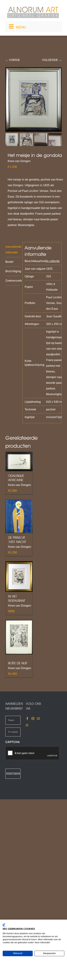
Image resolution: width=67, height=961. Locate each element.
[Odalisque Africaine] (19, 461)
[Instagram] (32, 718)
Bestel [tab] (9, 261)
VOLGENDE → (52, 59)
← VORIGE (12, 59)
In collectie (53, 261)
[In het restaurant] (19, 576)
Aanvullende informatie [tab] (12, 249)
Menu (21, 27)
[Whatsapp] (27, 725)
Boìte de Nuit (17, 663)
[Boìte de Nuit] (19, 637)
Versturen (13, 774)
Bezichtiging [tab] (12, 271)
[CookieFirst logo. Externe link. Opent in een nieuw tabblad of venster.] (4, 925)
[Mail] (38, 718)
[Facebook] (27, 718)
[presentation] (32, 753)
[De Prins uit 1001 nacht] (19, 516)
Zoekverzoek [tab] (12, 280)
